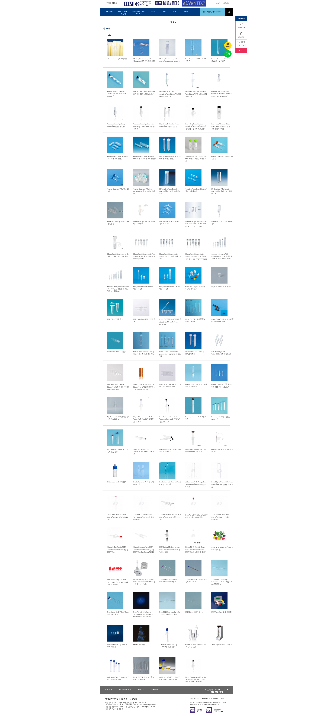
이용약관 (108, 689)
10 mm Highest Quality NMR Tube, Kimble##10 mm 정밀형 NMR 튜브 (117, 549)
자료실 (173, 11)
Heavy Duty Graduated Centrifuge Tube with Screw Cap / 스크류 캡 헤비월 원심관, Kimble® (196, 679)
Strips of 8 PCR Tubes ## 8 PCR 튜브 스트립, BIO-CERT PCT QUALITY (170, 321)
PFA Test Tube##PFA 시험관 (116, 352)
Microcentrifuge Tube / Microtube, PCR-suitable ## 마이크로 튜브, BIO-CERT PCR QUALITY (196, 224)
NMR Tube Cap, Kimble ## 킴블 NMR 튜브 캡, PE (222, 549)
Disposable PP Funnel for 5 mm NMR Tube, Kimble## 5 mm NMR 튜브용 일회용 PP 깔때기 (195, 549)
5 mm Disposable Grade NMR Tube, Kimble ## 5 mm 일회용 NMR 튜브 (143, 516)
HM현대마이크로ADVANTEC (138, 13)
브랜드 (152, 11)
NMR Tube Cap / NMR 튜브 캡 (221, 612)
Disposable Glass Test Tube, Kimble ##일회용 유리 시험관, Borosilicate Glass (118, 386)
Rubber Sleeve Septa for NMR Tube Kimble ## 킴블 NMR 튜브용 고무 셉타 (117, 582)
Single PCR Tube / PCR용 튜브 (221, 287)
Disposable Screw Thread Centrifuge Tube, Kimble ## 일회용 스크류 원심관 (170, 93)
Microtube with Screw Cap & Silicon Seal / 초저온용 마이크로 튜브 (170, 256)
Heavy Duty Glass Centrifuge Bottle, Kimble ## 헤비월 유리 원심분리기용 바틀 (221, 126)
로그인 (218, 3)
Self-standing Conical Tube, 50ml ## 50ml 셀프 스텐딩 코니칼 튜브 (195, 158)
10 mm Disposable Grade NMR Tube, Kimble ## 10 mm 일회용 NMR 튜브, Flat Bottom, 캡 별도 (144, 549)
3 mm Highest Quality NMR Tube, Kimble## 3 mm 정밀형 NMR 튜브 (170, 516)
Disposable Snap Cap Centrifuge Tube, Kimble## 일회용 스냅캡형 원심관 (196, 93)
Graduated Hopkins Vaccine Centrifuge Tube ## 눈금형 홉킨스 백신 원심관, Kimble (221, 93)
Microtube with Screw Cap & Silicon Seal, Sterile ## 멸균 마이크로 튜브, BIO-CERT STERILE (196, 256)
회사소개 (109, 11)
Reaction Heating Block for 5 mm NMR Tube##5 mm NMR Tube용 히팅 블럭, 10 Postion (144, 582)
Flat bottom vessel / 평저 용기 (116, 482)
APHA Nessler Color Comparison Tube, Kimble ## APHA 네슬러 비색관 (195, 484)
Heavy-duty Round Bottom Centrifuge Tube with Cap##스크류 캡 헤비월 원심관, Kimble (195, 126)
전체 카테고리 (111, 3)
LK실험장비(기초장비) (122, 13)
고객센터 (185, 11)
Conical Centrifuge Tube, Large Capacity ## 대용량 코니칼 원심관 (144, 191)
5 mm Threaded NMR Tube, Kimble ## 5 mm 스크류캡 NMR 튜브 (220, 516)
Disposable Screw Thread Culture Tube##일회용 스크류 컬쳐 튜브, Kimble (143, 419)
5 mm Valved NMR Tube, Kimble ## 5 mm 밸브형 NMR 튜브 (196, 516)
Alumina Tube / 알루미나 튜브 (117, 59)
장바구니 (241, 27)
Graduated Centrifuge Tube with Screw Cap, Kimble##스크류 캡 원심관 (144, 126)
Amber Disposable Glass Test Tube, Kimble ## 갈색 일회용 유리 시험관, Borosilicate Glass (144, 386)
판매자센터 (155, 689)
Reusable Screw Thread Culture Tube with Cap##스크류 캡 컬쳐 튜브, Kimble (170, 419)
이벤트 (163, 11)
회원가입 (226, 3)
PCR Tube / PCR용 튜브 (115, 319)
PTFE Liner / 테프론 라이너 (194, 612)
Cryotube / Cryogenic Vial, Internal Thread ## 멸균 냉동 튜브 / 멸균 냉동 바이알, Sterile (118, 289)
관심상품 (241, 37)
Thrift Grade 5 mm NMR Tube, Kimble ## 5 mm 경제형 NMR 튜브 (117, 516)
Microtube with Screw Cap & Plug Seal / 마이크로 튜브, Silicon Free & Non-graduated (144, 256)
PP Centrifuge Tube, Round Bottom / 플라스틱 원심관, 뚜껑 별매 (170, 191)
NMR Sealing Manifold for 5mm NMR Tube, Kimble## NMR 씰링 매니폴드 (169, 549)
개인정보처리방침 (124, 689)
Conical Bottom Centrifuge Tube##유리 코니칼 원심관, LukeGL (116, 93)
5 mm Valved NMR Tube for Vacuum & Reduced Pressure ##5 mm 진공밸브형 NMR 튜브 (143, 614)
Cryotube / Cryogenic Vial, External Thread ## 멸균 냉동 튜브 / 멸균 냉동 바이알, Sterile (221, 256)
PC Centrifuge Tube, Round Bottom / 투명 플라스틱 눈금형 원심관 (221, 191)
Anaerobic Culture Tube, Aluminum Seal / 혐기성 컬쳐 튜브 (143, 451)
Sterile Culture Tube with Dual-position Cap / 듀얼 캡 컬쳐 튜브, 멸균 (170, 354)
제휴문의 (141, 689)
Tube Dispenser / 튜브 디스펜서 (221, 645)
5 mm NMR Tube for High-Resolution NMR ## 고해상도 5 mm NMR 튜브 (221, 582)
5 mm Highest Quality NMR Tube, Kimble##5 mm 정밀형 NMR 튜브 (222, 484)
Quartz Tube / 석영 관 (140, 645)
